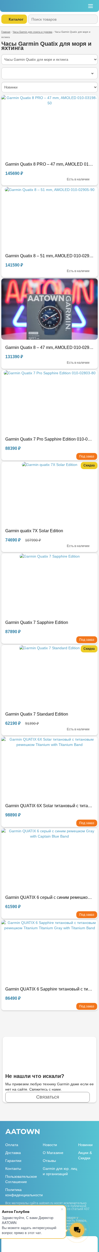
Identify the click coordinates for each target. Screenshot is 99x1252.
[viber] (27, 1242)
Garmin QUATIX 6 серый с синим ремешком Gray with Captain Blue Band (49, 897)
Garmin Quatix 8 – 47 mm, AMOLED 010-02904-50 (49, 347)
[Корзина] (67, 6)
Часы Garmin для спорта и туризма (32, 32)
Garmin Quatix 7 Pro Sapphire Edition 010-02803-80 (49, 439)
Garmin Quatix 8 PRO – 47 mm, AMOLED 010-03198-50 (49, 164)
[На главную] (20, 5)
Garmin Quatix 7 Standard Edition (36, 714)
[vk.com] (78, 1132)
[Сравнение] (89, 1242)
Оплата (11, 1145)
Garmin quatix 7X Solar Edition (34, 531)
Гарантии (13, 1160)
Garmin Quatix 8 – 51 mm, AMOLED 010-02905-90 (49, 256)
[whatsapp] (9, 1242)
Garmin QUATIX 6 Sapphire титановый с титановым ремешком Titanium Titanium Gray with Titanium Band (49, 989)
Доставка (13, 1153)
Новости (50, 1145)
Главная (5, 32)
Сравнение (79, 6)
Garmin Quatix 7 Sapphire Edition (36, 622)
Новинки (85, 1145)
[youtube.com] (87, 1132)
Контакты (13, 1168)
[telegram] (18, 1242)
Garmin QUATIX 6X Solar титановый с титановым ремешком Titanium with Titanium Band (49, 805)
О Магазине (53, 1153)
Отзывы (49, 1160)
